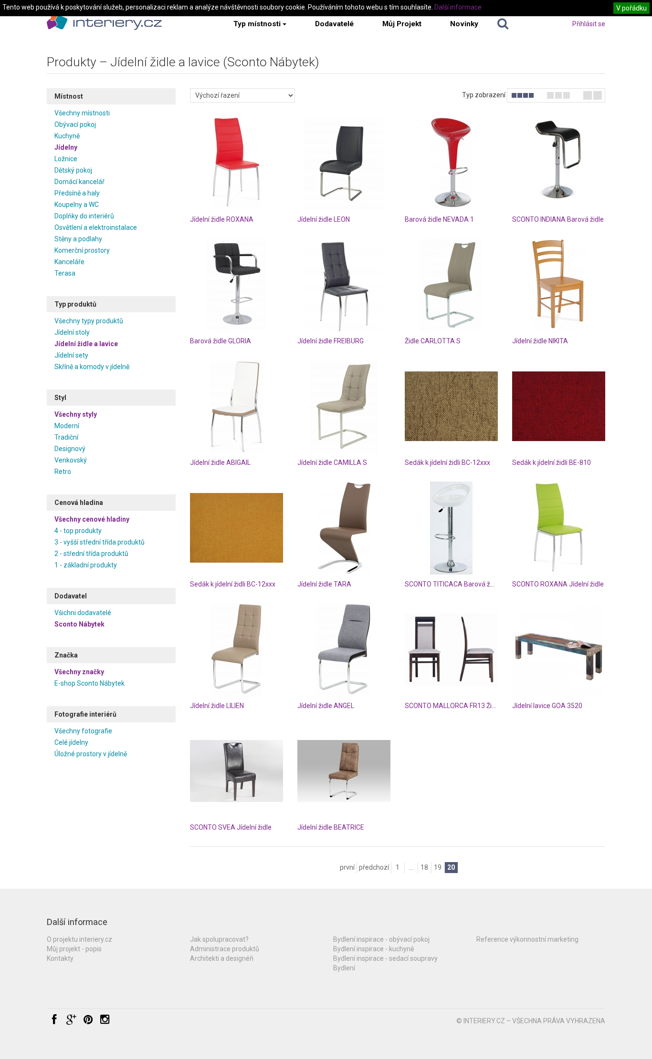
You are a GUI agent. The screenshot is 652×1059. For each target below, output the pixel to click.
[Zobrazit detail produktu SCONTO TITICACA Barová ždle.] (451, 528)
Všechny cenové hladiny (91, 519)
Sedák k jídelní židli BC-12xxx (447, 462)
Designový (69, 448)
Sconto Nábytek (79, 624)
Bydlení (344, 968)
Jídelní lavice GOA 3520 (547, 705)
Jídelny (65, 147)
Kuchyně (67, 136)
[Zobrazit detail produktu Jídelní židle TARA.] (343, 528)
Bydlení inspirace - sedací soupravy (385, 958)
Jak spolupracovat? (219, 939)
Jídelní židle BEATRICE (330, 827)
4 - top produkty (78, 531)
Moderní (66, 426)
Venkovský (70, 460)
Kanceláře (69, 262)
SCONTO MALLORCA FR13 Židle (453, 705)
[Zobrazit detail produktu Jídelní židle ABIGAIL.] (236, 406)
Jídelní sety (71, 355)
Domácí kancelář (79, 181)
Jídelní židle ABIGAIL (220, 462)
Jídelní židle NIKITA (540, 341)
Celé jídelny (71, 742)
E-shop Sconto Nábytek (89, 683)
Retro (62, 471)
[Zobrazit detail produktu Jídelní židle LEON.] (343, 163)
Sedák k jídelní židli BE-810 (551, 462)
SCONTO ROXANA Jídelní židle (558, 584)
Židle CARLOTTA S (433, 341)
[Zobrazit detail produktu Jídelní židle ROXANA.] (236, 163)
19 (438, 867)
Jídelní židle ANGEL (325, 705)
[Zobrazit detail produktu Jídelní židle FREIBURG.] (343, 284)
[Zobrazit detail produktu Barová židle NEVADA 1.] (451, 163)
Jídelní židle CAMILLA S (332, 462)
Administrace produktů (224, 949)
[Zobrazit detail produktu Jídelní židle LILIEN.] (236, 649)
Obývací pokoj (75, 124)
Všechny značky (79, 672)
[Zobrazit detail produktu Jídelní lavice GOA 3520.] (558, 649)
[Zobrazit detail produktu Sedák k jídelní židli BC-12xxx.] (451, 406)
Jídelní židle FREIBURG (330, 341)
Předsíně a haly (77, 193)
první (347, 867)
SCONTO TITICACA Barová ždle (452, 584)
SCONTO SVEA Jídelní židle (231, 827)
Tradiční (66, 437)
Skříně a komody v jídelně (91, 366)
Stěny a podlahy (78, 239)
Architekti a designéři (221, 958)
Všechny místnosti (82, 113)
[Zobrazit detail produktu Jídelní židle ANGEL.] (343, 649)
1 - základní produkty (85, 565)
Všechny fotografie (83, 731)
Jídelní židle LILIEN (217, 705)
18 (424, 867)
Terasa (64, 273)
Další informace (458, 7)
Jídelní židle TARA (324, 584)
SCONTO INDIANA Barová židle (558, 219)
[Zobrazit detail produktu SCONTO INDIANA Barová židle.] (558, 163)
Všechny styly (75, 414)
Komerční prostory (82, 250)
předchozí (374, 867)
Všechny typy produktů (88, 321)
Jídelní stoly (72, 332)
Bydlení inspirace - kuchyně (373, 949)
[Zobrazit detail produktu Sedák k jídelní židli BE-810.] (558, 406)
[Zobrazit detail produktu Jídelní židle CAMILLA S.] (343, 406)
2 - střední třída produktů (91, 553)
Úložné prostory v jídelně (90, 754)
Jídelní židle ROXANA (221, 219)
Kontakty (60, 958)
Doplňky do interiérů (84, 216)
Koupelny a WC (76, 204)
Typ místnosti (257, 24)
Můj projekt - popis (74, 949)
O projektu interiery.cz (79, 939)
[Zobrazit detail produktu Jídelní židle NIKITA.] (558, 284)
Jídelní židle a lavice (86, 344)
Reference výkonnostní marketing (527, 939)
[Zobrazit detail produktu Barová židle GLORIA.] (236, 284)
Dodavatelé (334, 24)
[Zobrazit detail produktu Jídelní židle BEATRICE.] (343, 771)
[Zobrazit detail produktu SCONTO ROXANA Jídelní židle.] (558, 528)
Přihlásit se (588, 24)
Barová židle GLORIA (220, 341)
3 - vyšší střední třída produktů (99, 542)
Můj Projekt (401, 24)
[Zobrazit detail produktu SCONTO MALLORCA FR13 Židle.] (451, 649)
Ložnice (65, 159)
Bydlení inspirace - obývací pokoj (381, 939)
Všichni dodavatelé (82, 613)
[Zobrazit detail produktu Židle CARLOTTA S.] (451, 284)
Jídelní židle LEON (323, 219)
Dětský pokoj (73, 170)
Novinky (464, 24)
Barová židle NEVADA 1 (439, 219)
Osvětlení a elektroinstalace (95, 227)
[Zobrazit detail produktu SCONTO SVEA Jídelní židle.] (236, 771)
